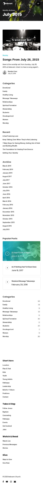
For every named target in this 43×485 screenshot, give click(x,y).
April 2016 (6, 198)
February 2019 (8, 169)
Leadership (7, 386)
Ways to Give (7, 459)
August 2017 (7, 176)
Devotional (6, 88)
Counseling (7, 415)
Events (5, 422)
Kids (4, 372)
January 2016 (7, 208)
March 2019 (7, 166)
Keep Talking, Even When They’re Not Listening (20, 139)
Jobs (4, 429)
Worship (5, 55)
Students (6, 112)
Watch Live (7, 441)
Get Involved (7, 426)
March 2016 (7, 201)
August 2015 (7, 226)
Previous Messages (10, 444)
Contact (5, 397)
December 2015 (8, 212)
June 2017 (6, 183)
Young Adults (7, 379)
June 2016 (6, 194)
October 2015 (7, 219)
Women (5, 119)
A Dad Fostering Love (10, 136)
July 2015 (6, 229)
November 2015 (8, 215)
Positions (6, 393)
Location (6, 365)
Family (5, 91)
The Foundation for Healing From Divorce (18, 149)
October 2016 (7, 187)
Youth (5, 376)
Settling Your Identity (10, 153)
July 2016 (6, 190)
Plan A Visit (7, 369)
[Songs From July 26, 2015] (21, 40)
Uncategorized (8, 116)
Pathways (6, 383)
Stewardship (7, 109)
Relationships (8, 102)
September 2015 (9, 222)
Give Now (6, 463)
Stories (5, 448)
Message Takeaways (10, 98)
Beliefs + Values (8, 390)
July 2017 (6, 180)
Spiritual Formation (9, 105)
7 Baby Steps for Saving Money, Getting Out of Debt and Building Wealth (21, 144)
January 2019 (7, 173)
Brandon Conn (12, 72)
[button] (38, 3)
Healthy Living (8, 95)
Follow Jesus (7, 408)
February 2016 (8, 205)
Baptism (5, 412)
